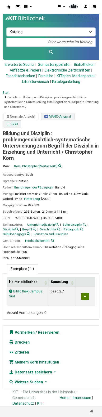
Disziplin (9, 229)
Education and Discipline (51, 234)
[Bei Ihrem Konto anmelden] (86, 6)
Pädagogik (71, 229)
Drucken (22, 342)
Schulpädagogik (14, 234)
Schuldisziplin (72, 224)
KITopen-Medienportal (75, 76)
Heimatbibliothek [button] (23, 282)
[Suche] (51, 52)
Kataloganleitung (66, 81)
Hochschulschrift (37, 240)
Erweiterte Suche (19, 64)
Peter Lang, (32, 199)
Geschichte (48, 229)
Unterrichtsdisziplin (41, 224)
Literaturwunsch (35, 81)
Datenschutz (23, 403)
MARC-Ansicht (59, 116)
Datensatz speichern (33, 372)
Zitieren (21, 352)
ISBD (14, 124)
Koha (8, 7)
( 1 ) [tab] (22, 269)
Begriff (27, 229)
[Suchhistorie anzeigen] (94, 6)
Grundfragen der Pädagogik (33, 187)
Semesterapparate (54, 64)
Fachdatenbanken (20, 76)
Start (5, 92)
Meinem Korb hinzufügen (36, 362)
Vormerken (24, 332)
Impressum (82, 397)
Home (65, 397)
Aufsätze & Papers (25, 70)
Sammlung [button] (59, 282)
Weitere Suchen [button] (29, 382)
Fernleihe (45, 76)
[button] (18, 6)
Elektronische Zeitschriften (67, 70)
